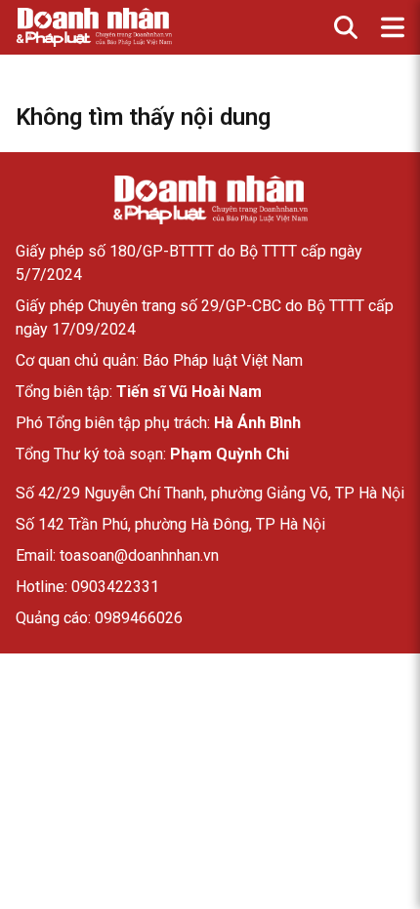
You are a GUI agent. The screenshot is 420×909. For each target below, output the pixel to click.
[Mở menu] (392, 27)
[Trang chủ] (210, 200)
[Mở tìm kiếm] (345, 27)
